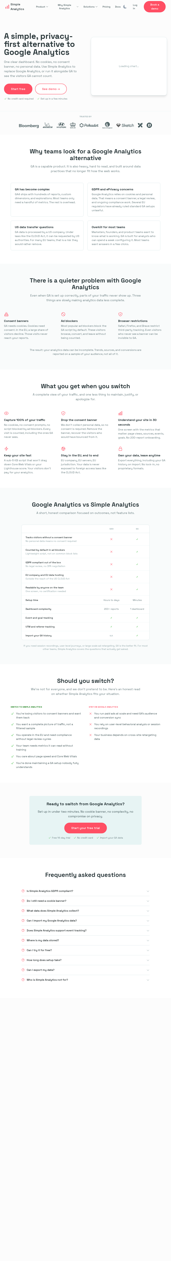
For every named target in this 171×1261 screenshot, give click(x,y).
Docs (118, 6)
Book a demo (154, 6)
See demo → (51, 89)
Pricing (106, 6)
